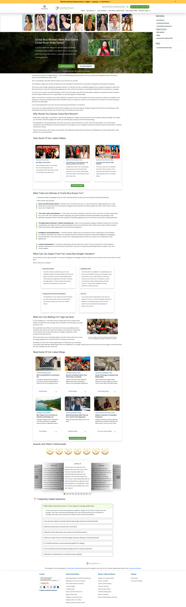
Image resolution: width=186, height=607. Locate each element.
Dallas (88, 2)
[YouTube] (51, 587)
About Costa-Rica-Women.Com (74, 591)
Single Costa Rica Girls (71, 594)
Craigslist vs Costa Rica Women (74, 597)
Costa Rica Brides (70, 589)
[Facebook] (41, 587)
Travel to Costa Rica (103, 581)
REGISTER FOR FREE (67, 66)
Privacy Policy (134, 578)
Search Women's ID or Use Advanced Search (113, 7)
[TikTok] (58, 587)
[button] (64, 494)
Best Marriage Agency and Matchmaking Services (78, 578)
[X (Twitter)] (44, 587)
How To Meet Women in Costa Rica (75, 583)
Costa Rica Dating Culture (104, 591)
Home (83, 11)
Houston (95, 2)
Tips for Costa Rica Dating (104, 583)
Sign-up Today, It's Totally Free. (139, 7)
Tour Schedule (101, 11)
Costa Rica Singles (70, 586)
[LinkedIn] (54, 587)
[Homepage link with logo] (93, 563)
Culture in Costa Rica (103, 586)
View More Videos (77, 185)
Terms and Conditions (136, 581)
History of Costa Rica (103, 594)
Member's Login (144, 11)
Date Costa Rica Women (104, 589)
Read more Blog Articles (77, 438)
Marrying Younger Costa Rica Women (75, 602)
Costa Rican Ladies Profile (116, 11)
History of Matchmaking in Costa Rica (107, 597)
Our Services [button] (90, 11)
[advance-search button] (127, 6)
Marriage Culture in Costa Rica (73, 600)
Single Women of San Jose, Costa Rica (75, 581)
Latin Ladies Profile (131, 11)
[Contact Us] (49, 580)
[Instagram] (47, 587)
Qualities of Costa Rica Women (106, 578)
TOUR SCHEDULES (87, 66)
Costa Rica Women (74, 568)
